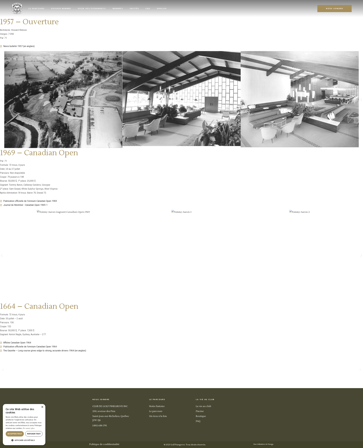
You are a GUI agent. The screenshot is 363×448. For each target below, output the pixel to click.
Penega (270, 444)
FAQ (198, 421)
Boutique (201, 416)
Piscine (200, 411)
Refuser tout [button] (34, 434)
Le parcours (155, 411)
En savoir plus (29, 428)
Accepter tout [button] (15, 434)
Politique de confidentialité (104, 444)
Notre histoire (157, 406)
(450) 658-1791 (99, 425)
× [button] (42, 407)
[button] (2, 99)
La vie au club (203, 406)
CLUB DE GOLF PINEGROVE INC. (110, 406)
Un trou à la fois (158, 416)
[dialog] (24, 424)
